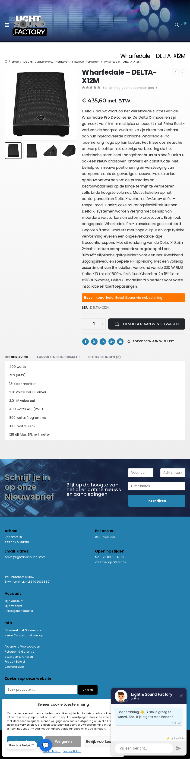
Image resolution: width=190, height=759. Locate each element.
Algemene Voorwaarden (22, 646)
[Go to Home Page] (6, 62)
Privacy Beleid (72, 751)
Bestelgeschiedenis (19, 611)
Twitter (94, 341)
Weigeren (63, 741)
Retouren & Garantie (19, 652)
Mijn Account (14, 601)
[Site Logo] (30, 25)
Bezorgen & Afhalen (19, 657)
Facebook (85, 341)
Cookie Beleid (14, 667)
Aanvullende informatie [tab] (58, 357)
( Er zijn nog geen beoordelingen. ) (130, 88)
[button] (8, 25)
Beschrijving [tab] (16, 357)
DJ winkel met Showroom (23, 630)
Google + (111, 341)
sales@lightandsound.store (25, 557)
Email (120, 341)
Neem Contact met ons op (24, 635)
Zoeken (88, 690)
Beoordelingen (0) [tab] (104, 357)
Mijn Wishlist (13, 606)
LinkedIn (103, 341)
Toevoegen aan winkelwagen (150, 324)
